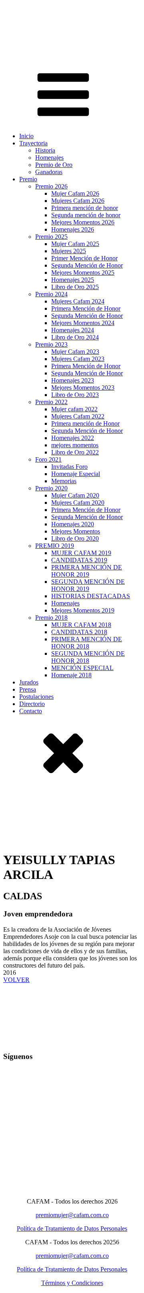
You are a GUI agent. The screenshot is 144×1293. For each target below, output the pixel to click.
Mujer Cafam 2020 (75, 495)
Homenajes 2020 (72, 524)
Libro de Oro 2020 (75, 538)
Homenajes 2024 (72, 330)
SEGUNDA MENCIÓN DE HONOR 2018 (88, 657)
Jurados (28, 682)
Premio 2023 (51, 344)
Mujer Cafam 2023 (75, 351)
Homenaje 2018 (71, 675)
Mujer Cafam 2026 (75, 193)
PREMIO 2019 (54, 545)
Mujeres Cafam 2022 (77, 416)
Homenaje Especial (75, 473)
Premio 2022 (51, 402)
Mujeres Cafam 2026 (77, 200)
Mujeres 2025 (68, 251)
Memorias (63, 481)
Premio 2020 (51, 488)
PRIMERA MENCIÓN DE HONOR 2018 (86, 643)
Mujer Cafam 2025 (75, 243)
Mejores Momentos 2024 (82, 322)
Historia (45, 150)
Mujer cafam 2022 (74, 409)
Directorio (32, 703)
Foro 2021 (48, 459)
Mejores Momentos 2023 (82, 387)
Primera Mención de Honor (85, 308)
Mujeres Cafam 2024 (77, 301)
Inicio (26, 136)
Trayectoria (33, 143)
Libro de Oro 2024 (75, 337)
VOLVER (16, 979)
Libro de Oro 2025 (75, 287)
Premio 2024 (51, 294)
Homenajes (49, 157)
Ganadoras (48, 172)
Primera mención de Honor (85, 423)
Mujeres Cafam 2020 (77, 502)
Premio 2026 (51, 186)
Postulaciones (36, 696)
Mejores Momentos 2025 (82, 272)
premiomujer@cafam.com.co (72, 1215)
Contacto (30, 711)
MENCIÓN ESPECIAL (82, 667)
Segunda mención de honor (85, 215)
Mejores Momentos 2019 (82, 610)
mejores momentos (74, 445)
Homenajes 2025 (72, 279)
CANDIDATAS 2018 (79, 632)
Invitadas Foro (69, 466)
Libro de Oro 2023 (75, 394)
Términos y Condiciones (72, 1282)
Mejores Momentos (75, 531)
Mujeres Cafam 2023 (77, 358)
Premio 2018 (51, 617)
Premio (28, 179)
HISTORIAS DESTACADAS (90, 596)
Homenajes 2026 (72, 229)
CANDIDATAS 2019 (79, 560)
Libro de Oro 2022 (75, 452)
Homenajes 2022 (72, 437)
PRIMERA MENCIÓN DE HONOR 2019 (86, 571)
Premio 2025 (51, 236)
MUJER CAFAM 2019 (81, 552)
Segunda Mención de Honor (87, 265)
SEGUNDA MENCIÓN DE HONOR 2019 (88, 585)
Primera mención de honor (84, 207)
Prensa (27, 689)
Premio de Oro (53, 164)
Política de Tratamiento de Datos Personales (72, 1228)
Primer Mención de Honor (84, 258)
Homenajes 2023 (72, 380)
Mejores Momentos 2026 (82, 222)
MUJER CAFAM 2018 (81, 624)
